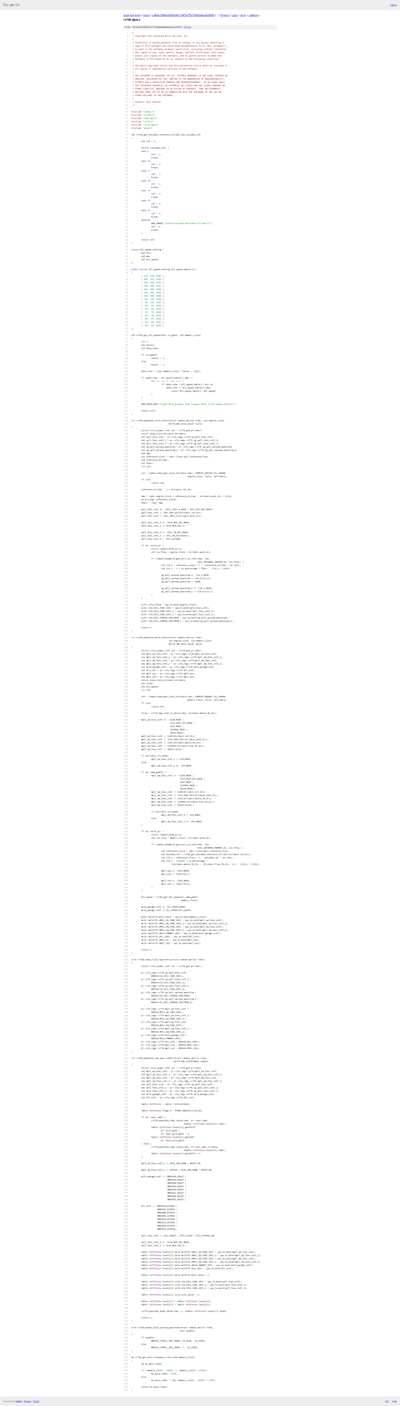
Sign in (393, 4)
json (394, 1401)
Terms (36, 1401)
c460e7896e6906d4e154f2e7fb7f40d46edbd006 (183, 15)
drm (243, 15)
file (187, 27)
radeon (253, 15)
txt (387, 1401)
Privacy (27, 1401)
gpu (235, 15)
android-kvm (131, 15)
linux (146, 15)
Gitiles (19, 1401)
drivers (225, 15)
